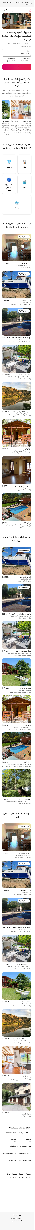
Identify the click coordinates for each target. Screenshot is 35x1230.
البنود (13, 1221)
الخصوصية (19, 1221)
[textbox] (24, 61)
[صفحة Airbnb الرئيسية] (30, 10)
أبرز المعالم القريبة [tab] (11, 1132)
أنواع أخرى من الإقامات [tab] (25, 1132)
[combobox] (17, 53)
